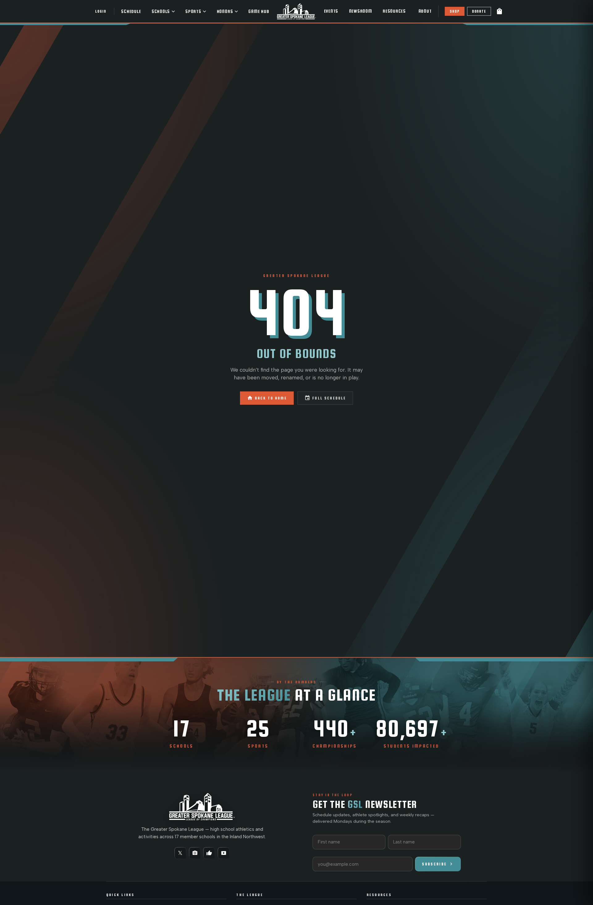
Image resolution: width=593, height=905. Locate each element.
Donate (479, 11)
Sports (193, 11)
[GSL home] (296, 11)
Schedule (131, 11)
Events (331, 11)
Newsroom (360, 11)
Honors (225, 11)
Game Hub (258, 11)
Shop (454, 11)
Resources (394, 11)
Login (100, 11)
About (425, 11)
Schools (161, 11)
